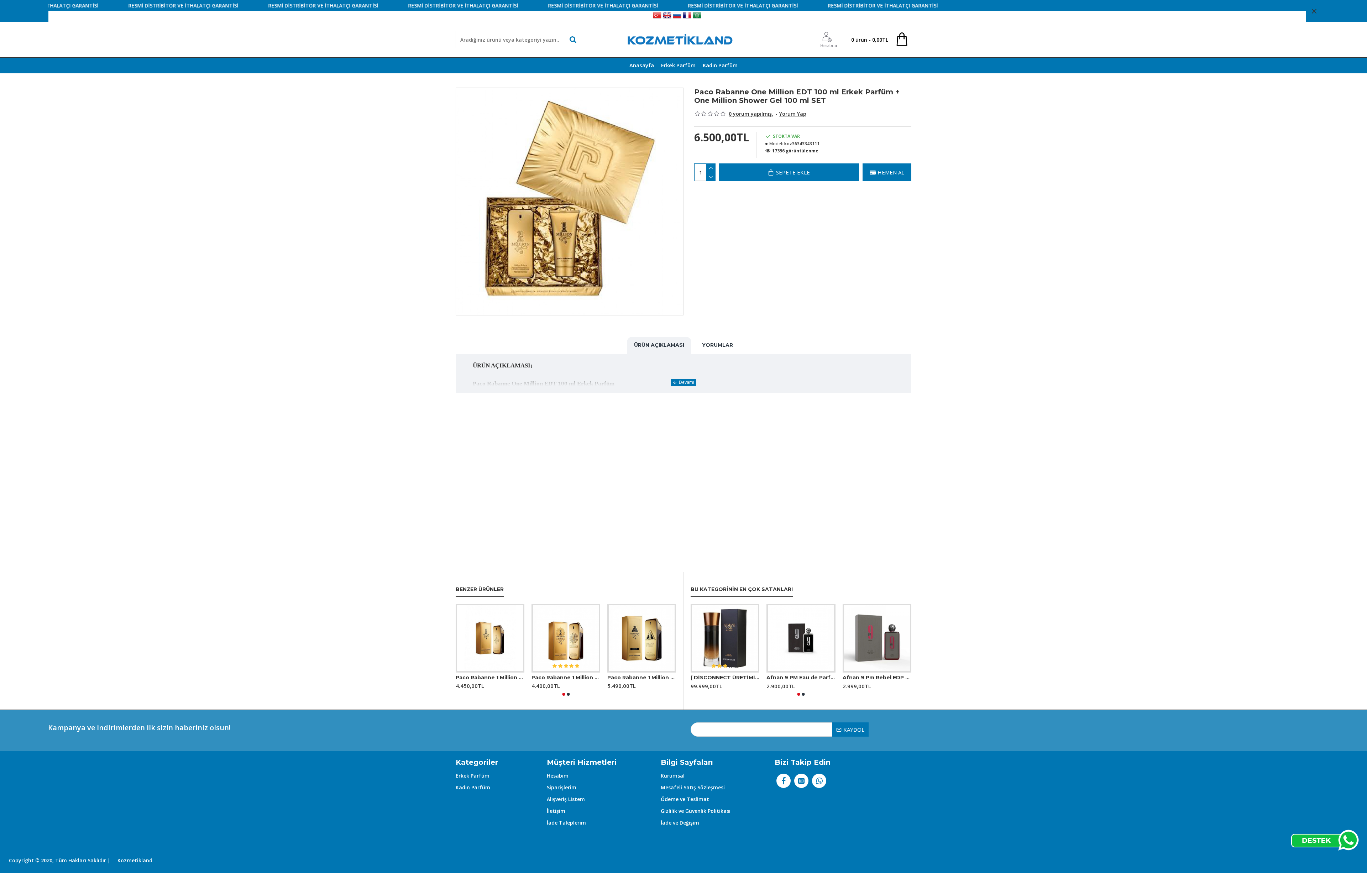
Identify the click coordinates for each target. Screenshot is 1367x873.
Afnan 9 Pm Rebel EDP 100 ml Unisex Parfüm (877, 677)
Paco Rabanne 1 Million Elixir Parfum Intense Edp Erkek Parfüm (641, 677)
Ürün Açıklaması (659, 345)
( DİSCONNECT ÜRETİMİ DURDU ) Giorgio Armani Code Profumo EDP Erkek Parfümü (725, 677)
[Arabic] (697, 16)
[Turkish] (657, 16)
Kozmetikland (134, 860)
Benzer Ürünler (480, 589)
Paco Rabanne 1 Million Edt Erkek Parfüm (490, 677)
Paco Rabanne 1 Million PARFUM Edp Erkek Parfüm (565, 677)
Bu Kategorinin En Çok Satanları (742, 589)
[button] (563, 694)
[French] (687, 16)
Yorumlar (717, 345)
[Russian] (677, 16)
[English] (667, 16)
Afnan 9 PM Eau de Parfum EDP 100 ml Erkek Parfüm (800, 677)
